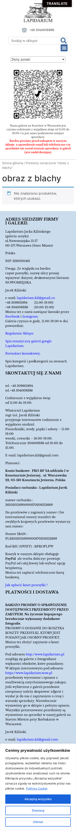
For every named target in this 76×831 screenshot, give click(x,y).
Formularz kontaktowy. (23, 353)
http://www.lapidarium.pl (45, 654)
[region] (38, 787)
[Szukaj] (63, 40)
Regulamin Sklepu (19, 333)
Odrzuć (38, 822)
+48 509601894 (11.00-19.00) (29, 302)
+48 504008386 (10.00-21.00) (29, 307)
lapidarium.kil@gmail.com (37, 455)
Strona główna (12, 163)
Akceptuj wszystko (38, 799)
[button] (64, 47)
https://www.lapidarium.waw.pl (28, 673)
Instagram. (30, 316)
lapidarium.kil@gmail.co (36, 298)
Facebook (12, 316)
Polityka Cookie (36, 788)
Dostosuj (38, 810)
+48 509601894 (22, 386)
